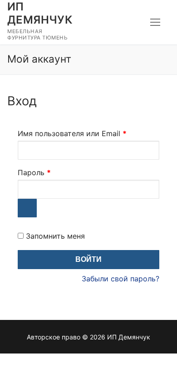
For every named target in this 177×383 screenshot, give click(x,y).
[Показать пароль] (27, 208)
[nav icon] (155, 22)
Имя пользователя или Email (88, 133)
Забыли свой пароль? (120, 278)
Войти (88, 259)
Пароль (57, 172)
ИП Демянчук (39, 13)
